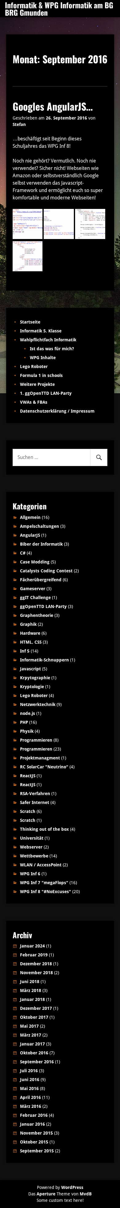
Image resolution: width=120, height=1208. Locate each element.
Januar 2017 (32, 1043)
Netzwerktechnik (37, 704)
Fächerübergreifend (41, 579)
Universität (31, 838)
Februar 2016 (34, 1115)
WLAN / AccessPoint (41, 864)
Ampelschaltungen (39, 526)
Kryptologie (32, 686)
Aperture (46, 1193)
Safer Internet (34, 802)
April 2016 (30, 1097)
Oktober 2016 (34, 1052)
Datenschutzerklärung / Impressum (57, 411)
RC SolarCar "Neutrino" (44, 766)
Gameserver (32, 588)
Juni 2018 (29, 981)
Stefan (19, 124)
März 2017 (30, 1035)
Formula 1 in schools (41, 375)
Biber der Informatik (41, 544)
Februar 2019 (34, 954)
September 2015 (37, 1150)
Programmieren (36, 740)
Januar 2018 (32, 999)
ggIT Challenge (35, 597)
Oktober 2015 (34, 1141)
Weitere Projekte (37, 384)
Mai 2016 (29, 1088)
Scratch (27, 811)
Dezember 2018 (36, 963)
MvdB (86, 1193)
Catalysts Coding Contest (46, 570)
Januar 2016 (32, 1124)
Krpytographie (35, 677)
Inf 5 (25, 651)
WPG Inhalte (43, 357)
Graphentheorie (36, 615)
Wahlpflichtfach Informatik (48, 339)
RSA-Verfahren (35, 793)
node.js (27, 713)
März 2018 (30, 990)
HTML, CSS (31, 642)
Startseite (30, 322)
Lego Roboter (34, 366)
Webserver (31, 847)
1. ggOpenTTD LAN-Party (46, 393)
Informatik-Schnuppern (44, 659)
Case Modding (35, 561)
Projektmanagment (40, 757)
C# (23, 553)
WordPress (72, 1187)
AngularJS (30, 535)
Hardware (30, 633)
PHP (24, 722)
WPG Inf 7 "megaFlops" (44, 882)
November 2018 (36, 972)
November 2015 (36, 1133)
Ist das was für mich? (52, 348)
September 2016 (37, 1061)
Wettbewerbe (34, 855)
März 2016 (30, 1106)
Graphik (28, 624)
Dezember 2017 (36, 1008)
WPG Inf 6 (30, 873)
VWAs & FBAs (33, 402)
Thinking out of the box (44, 829)
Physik (27, 731)
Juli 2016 (29, 1070)
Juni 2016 (29, 1079)
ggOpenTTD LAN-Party (43, 606)
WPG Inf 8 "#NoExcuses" (45, 891)
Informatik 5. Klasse (41, 330)
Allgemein (30, 517)
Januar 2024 (32, 945)
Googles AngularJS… (53, 106)
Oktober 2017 (34, 1017)
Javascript (30, 668)
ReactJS (27, 775)
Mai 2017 (29, 1026)
